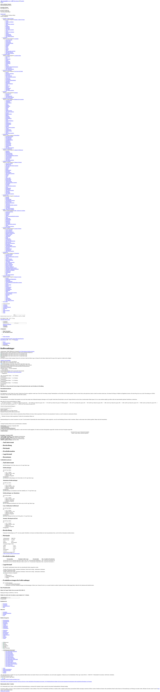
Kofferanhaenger (9, 245)
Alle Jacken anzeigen (10, 111)
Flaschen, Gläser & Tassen (8, 18)
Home (4, 341)
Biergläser (8, 26)
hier (158, 688)
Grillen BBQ (8, 178)
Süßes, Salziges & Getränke (8, 209)
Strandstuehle (8, 188)
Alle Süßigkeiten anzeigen (11, 224)
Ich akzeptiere (7, 690)
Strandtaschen (8, 249)
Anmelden (5, 321)
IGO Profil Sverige (9, 655)
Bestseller (5, 308)
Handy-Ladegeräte (9, 264)
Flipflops (7, 105)
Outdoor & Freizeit (6, 161)
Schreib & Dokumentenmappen (12, 66)
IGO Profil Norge (9, 664)
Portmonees (8, 117)
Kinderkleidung (9, 114)
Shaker (7, 23)
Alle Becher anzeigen (10, 24)
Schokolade (8, 223)
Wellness (7, 146)
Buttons (7, 72)
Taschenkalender (9, 96)
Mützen (7, 115)
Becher (7, 20)
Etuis (7, 57)
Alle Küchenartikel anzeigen (11, 292)
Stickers (7, 87)
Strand (7, 187)
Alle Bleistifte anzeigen (10, 200)
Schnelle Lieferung (9, 52)
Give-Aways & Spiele (7, 70)
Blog (4, 311)
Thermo (7, 33)
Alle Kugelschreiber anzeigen (11, 205)
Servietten (7, 214)
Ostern (7, 47)
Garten (7, 175)
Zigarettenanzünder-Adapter (11, 267)
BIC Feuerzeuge (9, 75)
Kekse (7, 217)
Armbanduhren (9, 102)
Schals (7, 119)
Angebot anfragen (4, 430)
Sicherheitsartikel (9, 153)
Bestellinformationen (7, 613)
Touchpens (8, 203)
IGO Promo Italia (9, 652)
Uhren (7, 297)
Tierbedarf (8, 191)
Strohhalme (8, 290)
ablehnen (2, 690)
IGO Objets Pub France (10, 658)
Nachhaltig (5, 306)
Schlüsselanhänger (9, 83)
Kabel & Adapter (9, 265)
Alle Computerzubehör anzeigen (12, 256)
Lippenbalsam (8, 143)
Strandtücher (8, 189)
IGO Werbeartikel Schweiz (11, 662)
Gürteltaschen (8, 235)
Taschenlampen (9, 156)
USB (7, 273)
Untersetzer (8, 298)
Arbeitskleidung (9, 100)
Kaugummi (8, 220)
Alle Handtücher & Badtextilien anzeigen (14, 282)
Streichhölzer (8, 88)
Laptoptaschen (8, 239)
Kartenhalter (8, 58)
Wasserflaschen (9, 35)
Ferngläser (8, 166)
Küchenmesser (8, 287)
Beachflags (8, 171)
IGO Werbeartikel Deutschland (9, 650)
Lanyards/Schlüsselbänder (11, 80)
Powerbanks (8, 272)
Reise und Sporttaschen (10, 243)
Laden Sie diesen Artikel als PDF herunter (11, 553)
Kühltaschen (8, 238)
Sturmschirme (8, 180)
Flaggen (7, 167)
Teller (7, 296)
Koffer (7, 237)
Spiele (7, 84)
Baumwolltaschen (9, 229)
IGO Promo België (9, 653)
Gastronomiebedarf (9, 211)
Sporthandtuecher (9, 281)
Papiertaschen (8, 242)
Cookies (4, 671)
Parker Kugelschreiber (10, 202)
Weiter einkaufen (6, 336)
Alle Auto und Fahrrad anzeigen (12, 165)
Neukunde (5, 325)
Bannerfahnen (8, 170)
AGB (4, 668)
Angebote (5, 304)
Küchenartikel (8, 284)
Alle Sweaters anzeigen (10, 127)
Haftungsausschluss (7, 670)
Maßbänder (8, 152)
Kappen (7, 112)
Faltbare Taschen (9, 234)
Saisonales (8, 44)
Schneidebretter (9, 289)
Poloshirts (7, 116)
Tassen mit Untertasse (10, 32)
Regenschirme (8, 179)
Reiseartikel (8, 244)
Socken (7, 121)
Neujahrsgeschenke (9, 43)
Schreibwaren (5, 194)
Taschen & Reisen (6, 227)
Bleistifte (7, 197)
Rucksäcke (8, 247)
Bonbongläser (8, 219)
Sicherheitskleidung (9, 120)
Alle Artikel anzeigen (10, 36)
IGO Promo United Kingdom (11, 663)
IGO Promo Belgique (10, 654)
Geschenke (5, 37)
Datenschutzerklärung (7, 669)
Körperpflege (5, 134)
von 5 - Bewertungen (9, 1)
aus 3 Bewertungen (26, 351)
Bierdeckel (8, 212)
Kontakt (4, 614)
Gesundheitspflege (9, 139)
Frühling (7, 45)
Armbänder (8, 101)
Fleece (7, 103)
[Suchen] (12, 316)
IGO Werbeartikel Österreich (11, 651)
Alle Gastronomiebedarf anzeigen (12, 216)
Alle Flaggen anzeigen (10, 173)
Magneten (7, 294)
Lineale (7, 60)
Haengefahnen (8, 172)
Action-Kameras (9, 258)
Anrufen (16, 339)
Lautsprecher (8, 271)
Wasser (7, 225)
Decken (7, 278)
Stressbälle (8, 89)
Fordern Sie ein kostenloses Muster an (8, 428)
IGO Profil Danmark (10, 657)
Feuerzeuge (8, 74)
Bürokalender (8, 93)
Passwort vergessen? (7, 324)
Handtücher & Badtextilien (11, 279)
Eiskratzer (7, 151)
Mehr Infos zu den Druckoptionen (14, 372)
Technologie (5, 252)
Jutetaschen (8, 236)
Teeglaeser (8, 27)
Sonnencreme (8, 144)
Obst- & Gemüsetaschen (10, 240)
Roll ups (7, 65)
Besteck (7, 285)
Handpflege (8, 140)
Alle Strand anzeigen (10, 190)
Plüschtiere (8, 82)
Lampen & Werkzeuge (7, 148)
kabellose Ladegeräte (10, 266)
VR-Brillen (8, 261)
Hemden (7, 107)
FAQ (4, 312)
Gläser (7, 25)
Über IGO (5, 603)
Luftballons (8, 81)
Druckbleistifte (8, 199)
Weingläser (8, 28)
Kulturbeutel (8, 142)
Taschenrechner (9, 67)
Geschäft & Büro (6, 54)
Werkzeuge (8, 158)
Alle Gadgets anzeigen (10, 262)
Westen (7, 132)
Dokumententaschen (10, 231)
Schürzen (5, 631)
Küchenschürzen (9, 293)
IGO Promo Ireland (9, 660)
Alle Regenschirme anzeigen (11, 182)
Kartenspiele (8, 79)
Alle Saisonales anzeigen (10, 51)
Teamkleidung (8, 129)
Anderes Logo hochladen (5, 360)
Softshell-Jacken (9, 110)
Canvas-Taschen (9, 230)
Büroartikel (8, 56)
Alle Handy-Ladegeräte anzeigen (12, 269)
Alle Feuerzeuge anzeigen (11, 76)
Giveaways (8, 78)
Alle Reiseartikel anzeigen (11, 246)
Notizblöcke (8, 62)
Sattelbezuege (8, 164)
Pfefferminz (8, 221)
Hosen (7, 108)
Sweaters (7, 125)
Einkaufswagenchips (10, 73)
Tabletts (7, 215)
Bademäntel (8, 280)
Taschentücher (8, 145)
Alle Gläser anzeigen (10, 29)
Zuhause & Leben (6, 275)
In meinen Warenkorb (5, 427)
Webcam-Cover (9, 255)
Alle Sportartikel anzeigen (11, 185)
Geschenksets (8, 42)
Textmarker (8, 207)
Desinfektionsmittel (9, 136)
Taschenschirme (9, 181)
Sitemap (4, 672)
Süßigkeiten (8, 218)
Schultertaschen (9, 248)
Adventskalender (9, 39)
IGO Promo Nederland (10, 666)
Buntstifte (7, 198)
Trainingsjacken (9, 130)
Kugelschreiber (9, 201)
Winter (7, 49)
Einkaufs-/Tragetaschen (10, 233)
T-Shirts (7, 128)
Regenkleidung (9, 118)
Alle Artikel (5, 301)
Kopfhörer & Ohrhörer (10, 270)
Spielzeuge (8, 85)
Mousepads (8, 61)
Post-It (7, 64)
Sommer (7, 48)
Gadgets (7, 257)
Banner (7, 169)
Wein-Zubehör (8, 299)
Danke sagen (8, 41)
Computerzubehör (9, 254)
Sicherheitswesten (9, 154)
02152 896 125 (3, 339)
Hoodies (7, 126)
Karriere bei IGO (6, 606)
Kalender (5, 91)
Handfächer (8, 106)
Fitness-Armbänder (9, 260)
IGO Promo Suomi (9, 661)
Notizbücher (8, 63)
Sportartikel (8, 183)
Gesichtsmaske (8, 138)
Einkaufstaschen (6, 634)
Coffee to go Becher (10, 21)
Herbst (7, 46)
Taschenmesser (8, 157)
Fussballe (7, 184)
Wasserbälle (8, 192)
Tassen (7, 30)
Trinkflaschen (8, 34)
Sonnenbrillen (8, 123)
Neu (4, 309)
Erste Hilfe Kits (9, 137)
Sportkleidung (8, 124)
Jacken (7, 109)
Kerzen (7, 283)
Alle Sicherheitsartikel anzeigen (12, 155)
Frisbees (7, 174)
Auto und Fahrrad (9, 163)
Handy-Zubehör (9, 263)
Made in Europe (6, 310)
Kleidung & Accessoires (8, 98)
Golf (6, 176)
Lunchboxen (8, 288)
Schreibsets (8, 206)
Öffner (7, 291)
